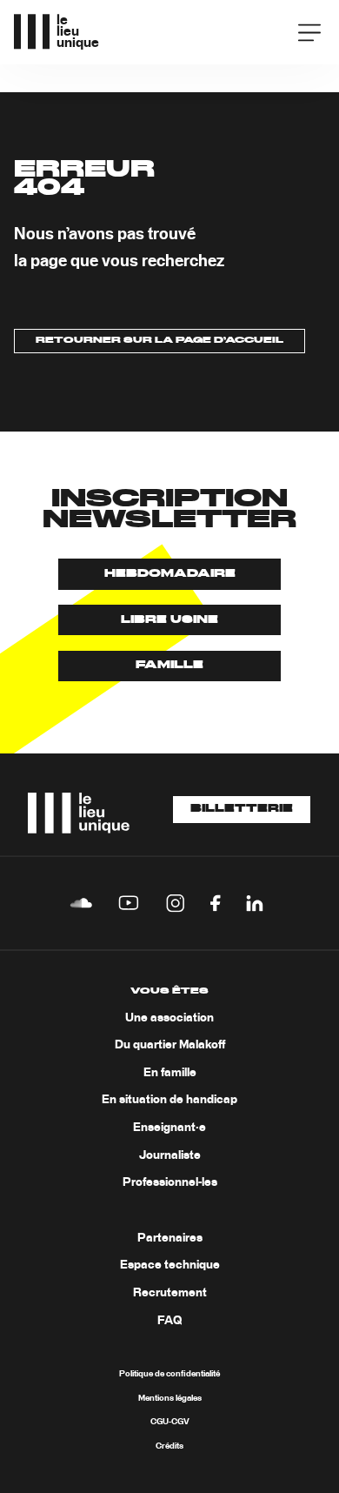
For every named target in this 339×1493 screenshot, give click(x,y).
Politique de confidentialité (169, 1373)
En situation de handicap (169, 1100)
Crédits (169, 1446)
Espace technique (170, 1265)
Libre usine (169, 620)
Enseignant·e (169, 1127)
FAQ (169, 1321)
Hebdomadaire (170, 574)
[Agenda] (259, 31)
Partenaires (170, 1238)
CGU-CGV (169, 1421)
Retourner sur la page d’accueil (159, 340)
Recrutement (170, 1293)
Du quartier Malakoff (170, 1045)
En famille (169, 1073)
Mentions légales (170, 1398)
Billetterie (241, 809)
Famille (169, 665)
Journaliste (170, 1155)
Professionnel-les (170, 1182)
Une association (169, 1018)
